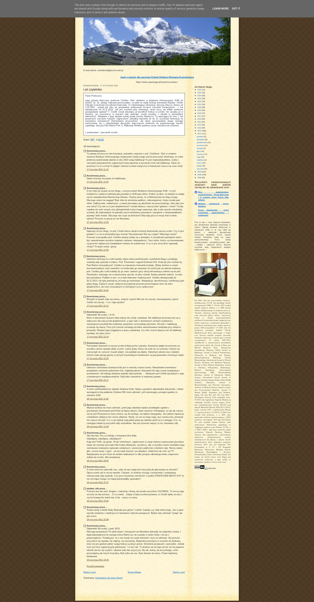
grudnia (200, 137)
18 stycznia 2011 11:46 (97, 399)
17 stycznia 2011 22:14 (98, 337)
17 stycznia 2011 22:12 (98, 306)
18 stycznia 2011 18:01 (98, 461)
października (202, 142)
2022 (199, 101)
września (200, 145)
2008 (199, 178)
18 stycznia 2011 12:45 (98, 427)
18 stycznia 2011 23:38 (98, 520)
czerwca (200, 154)
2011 (199, 134)
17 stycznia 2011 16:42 (98, 290)
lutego (199, 166)
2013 (199, 128)
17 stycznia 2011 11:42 (97, 182)
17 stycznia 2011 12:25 (98, 222)
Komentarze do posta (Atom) (109, 578)
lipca (199, 151)
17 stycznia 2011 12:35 (98, 250)
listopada (200, 139)
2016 (199, 119)
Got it (236, 8)
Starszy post (179, 572)
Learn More (220, 8)
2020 (199, 107)
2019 (199, 110)
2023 (199, 98)
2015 (199, 122)
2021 (199, 104)
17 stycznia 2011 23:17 (98, 380)
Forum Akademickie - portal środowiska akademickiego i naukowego (213, 212)
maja (199, 157)
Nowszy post (89, 572)
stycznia (200, 169)
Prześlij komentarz (95, 566)
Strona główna (134, 572)
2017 (199, 116)
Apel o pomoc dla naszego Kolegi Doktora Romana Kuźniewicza (157, 77)
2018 (199, 113)
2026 (199, 90)
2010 (199, 172)
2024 (199, 96)
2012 (199, 131)
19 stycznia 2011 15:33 (98, 560)
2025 (199, 93)
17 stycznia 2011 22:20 (98, 358)
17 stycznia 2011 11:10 (97, 169)
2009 (199, 175)
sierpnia (200, 148)
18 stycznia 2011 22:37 (98, 482)
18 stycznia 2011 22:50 (98, 501)
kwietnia (200, 160)
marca (199, 163)
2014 (199, 125)
